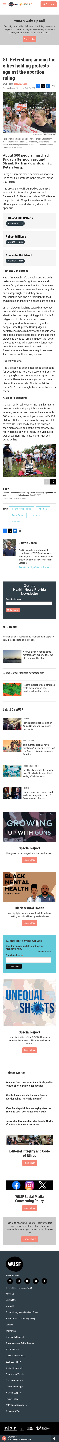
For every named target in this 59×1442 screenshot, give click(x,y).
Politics (26, 718)
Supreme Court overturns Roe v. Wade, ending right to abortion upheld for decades (29, 1084)
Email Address (15, 955)
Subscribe (29, 39)
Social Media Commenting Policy (20, 1319)
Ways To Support (13, 1393)
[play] (4, 1438)
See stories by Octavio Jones (34, 567)
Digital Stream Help (14, 1368)
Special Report (29, 848)
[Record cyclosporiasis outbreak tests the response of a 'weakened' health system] (12, 689)
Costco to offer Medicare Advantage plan (23, 673)
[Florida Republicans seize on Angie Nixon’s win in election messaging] (12, 724)
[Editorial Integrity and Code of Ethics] (29, 1140)
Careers (9, 1325)
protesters (35, 515)
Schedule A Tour (13, 1411)
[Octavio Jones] (9, 547)
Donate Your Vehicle (15, 1374)
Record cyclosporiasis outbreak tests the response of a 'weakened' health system (39, 688)
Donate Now (29, 1239)
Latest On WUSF (13, 709)
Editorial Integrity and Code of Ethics (29, 1153)
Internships (11, 1331)
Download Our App (14, 1387)
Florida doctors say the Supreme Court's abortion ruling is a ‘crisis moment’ (26, 1097)
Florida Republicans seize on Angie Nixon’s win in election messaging (37, 726)
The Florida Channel (15, 1337)
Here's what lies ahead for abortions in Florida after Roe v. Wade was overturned (29, 1123)
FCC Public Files (13, 1349)
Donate (50, 4)
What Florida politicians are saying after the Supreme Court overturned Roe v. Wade (28, 1110)
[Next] (53, 482)
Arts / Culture (28, 740)
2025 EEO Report (13, 1362)
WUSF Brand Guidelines (16, 1405)
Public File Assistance (15, 1356)
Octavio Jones (20, 83)
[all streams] (55, 1438)
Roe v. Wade (17, 515)
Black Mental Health (29, 908)
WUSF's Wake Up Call (29, 21)
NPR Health (10, 627)
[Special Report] (29, 827)
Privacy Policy (12, 1399)
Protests (16, 521)
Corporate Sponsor (14, 1380)
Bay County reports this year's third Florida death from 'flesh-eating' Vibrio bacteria (38, 773)
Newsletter (11, 1306)
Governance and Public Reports (20, 1343)
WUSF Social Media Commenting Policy (29, 1198)
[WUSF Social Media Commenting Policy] (29, 1185)
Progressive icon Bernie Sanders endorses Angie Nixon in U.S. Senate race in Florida (39, 795)
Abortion (43, 509)
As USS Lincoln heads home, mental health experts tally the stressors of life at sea (38, 654)
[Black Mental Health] (29, 887)
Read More (30, 860)
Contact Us (11, 1300)
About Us (10, 1294)
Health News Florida (21, 509)
